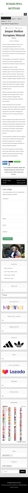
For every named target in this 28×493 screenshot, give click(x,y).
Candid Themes (14, 487)
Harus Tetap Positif (7, 182)
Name (5, 219)
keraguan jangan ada (9, 170)
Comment (6, 199)
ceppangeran (19, 28)
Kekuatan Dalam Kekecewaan (21, 182)
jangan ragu (22, 168)
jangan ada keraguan (12, 168)
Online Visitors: (8, 268)
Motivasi (14, 38)
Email (4, 225)
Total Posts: (7, 279)
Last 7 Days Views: (9, 272)
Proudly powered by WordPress (9, 485)
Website (5, 232)
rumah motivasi (19, 170)
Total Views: (7, 275)
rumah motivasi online (11, 172)
